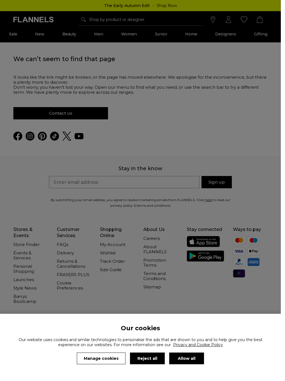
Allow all (186, 358)
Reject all (147, 358)
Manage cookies (101, 358)
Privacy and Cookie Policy (198, 344)
